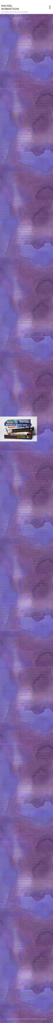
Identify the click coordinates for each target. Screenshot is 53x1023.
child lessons (8, 603)
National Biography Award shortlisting (23, 336)
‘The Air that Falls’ (14, 757)
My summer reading (11, 630)
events (12, 83)
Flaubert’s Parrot (8, 464)
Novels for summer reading (15, 21)
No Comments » (36, 83)
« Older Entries (7, 19)
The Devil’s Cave (28, 651)
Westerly (45, 751)
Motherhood (27, 624)
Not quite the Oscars (12, 89)
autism (12, 331)
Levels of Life (35, 472)
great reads (21, 83)
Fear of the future (11, 985)
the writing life (30, 331)
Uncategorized (16, 446)
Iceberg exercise (9, 903)
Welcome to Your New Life (38, 611)
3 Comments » (45, 331)
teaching (13, 979)
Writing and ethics (11, 744)
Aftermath (14, 762)
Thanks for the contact (14, 841)
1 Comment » (37, 898)
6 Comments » (31, 446)
